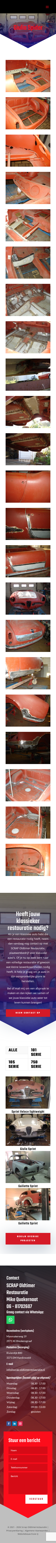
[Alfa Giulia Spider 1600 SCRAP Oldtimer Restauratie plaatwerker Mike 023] (28, 390)
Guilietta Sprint (28, 1186)
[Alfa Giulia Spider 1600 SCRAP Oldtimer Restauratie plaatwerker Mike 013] (28, 764)
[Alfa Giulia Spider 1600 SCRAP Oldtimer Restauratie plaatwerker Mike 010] (28, 316)
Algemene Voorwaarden (36, 1530)
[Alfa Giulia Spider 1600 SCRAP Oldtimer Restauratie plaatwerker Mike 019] (28, 540)
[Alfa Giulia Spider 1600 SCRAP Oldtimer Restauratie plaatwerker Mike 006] (28, 129)
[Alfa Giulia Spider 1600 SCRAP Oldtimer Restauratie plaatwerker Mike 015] (28, 689)
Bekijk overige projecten (28, 1238)
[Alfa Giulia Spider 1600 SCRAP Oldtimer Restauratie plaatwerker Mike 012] (28, 801)
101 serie (36, 1052)
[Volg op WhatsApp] (10, 1320)
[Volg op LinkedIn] (14, 1423)
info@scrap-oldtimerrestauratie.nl (25, 1369)
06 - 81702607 (19, 1307)
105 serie (14, 1064)
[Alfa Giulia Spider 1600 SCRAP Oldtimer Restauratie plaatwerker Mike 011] (28, 838)
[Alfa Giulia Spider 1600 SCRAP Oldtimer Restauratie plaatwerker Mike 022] (28, 428)
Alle (13, 1050)
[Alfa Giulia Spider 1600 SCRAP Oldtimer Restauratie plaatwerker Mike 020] (28, 502)
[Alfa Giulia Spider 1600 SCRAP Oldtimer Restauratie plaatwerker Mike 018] (28, 577)
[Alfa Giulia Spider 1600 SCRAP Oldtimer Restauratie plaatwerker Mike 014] (28, 726)
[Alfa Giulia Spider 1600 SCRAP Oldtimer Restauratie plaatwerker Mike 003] (28, 204)
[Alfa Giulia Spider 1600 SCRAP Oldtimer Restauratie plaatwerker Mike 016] (28, 651)
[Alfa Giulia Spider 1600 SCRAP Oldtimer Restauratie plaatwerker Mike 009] (28, 353)
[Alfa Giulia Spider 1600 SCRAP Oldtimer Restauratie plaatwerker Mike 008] (28, 241)
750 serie (36, 1064)
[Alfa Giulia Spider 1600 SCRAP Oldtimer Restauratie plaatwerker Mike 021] (28, 465)
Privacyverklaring (14, 1530)
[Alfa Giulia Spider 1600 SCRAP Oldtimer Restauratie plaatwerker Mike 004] (28, 876)
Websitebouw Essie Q (28, 1534)
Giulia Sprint (28, 1149)
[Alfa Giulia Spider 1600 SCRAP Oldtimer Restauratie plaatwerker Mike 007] (28, 278)
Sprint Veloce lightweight (28, 1111)
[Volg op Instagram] (20, 1423)
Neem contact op (28, 1013)
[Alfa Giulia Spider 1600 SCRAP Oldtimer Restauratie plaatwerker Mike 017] (28, 614)
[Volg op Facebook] (8, 1423)
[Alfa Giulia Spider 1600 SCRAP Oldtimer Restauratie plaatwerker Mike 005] (28, 166)
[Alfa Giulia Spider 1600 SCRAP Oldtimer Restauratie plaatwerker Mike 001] (28, 92)
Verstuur (36, 1499)
